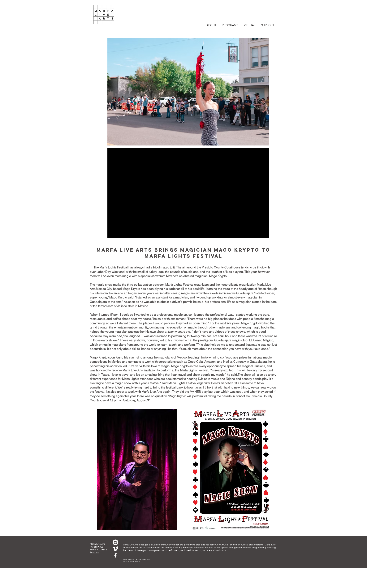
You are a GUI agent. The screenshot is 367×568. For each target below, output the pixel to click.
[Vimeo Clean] (115, 549)
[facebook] (115, 555)
